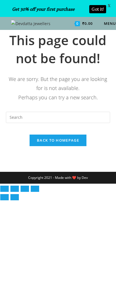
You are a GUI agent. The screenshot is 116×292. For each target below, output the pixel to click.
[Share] (24, 188)
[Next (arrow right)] (14, 197)
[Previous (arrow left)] (4, 197)
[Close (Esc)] (34, 188)
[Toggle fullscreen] (14, 188)
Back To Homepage (58, 140)
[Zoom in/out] (4, 188)
